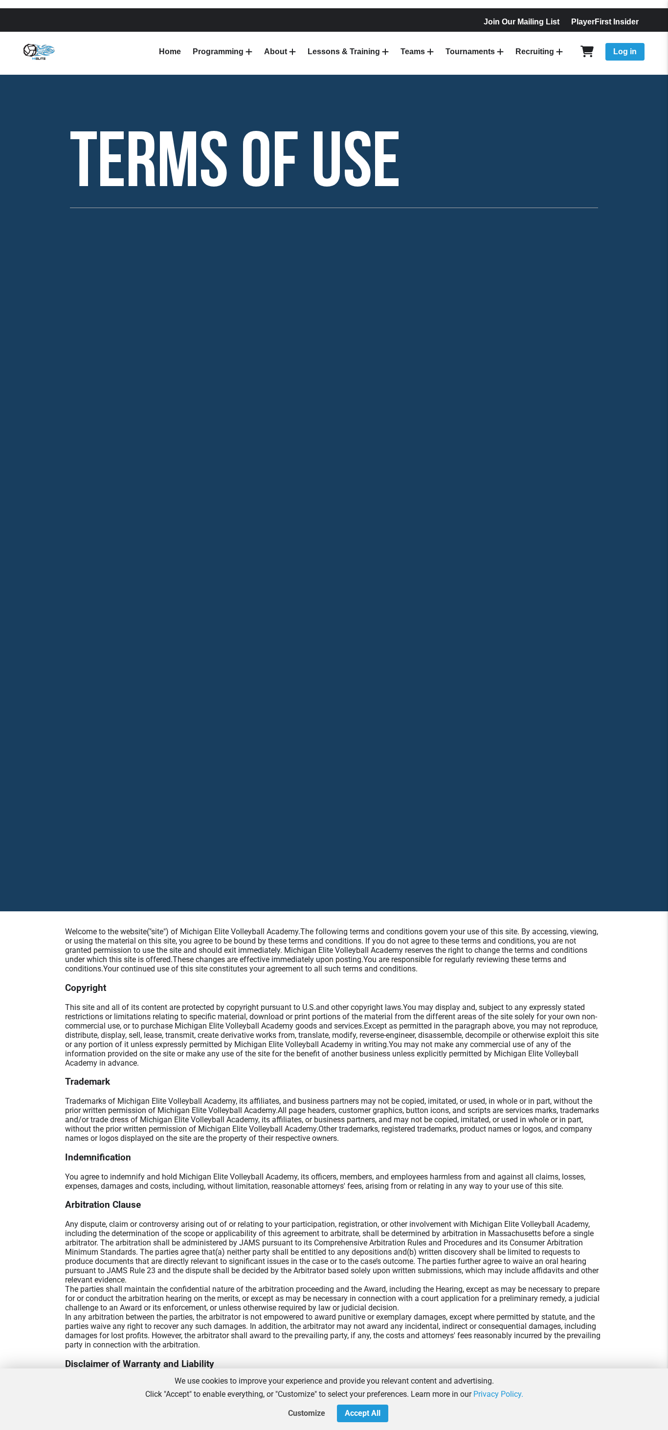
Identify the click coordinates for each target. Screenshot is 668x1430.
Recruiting (534, 51)
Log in (625, 51)
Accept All (362, 1413)
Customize (306, 1413)
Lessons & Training (344, 51)
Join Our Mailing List (521, 22)
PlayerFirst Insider (605, 22)
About (275, 51)
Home (170, 51)
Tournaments (470, 51)
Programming (218, 51)
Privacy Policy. (498, 1394)
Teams (413, 51)
